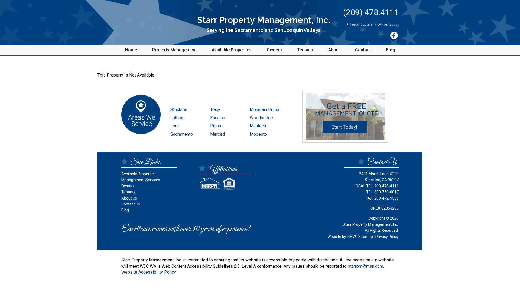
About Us (129, 198)
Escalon (217, 117)
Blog (390, 49)
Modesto (258, 134)
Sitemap (365, 236)
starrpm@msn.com (365, 266)
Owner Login (388, 24)
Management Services (140, 180)
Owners (274, 49)
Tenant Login (361, 24)
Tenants (305, 49)
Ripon (215, 125)
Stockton (178, 109)
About (334, 49)
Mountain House (265, 109)
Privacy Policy (387, 236)
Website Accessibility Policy (148, 272)
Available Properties (232, 49)
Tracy (215, 109)
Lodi (174, 125)
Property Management (174, 49)
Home (131, 49)
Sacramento (181, 134)
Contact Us (130, 204)
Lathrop (177, 117)
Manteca (258, 125)
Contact (363, 49)
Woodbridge (261, 117)
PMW (351, 236)
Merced (217, 134)
